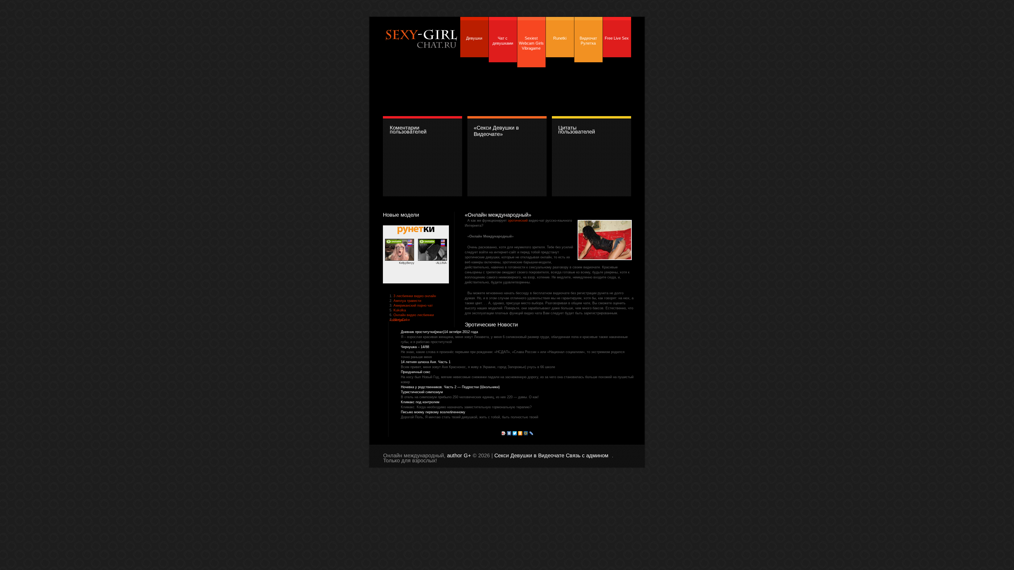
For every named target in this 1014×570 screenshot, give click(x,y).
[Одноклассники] (520, 433)
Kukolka (399, 310)
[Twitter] (515, 433)
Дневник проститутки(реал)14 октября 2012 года (439, 332)
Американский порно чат (413, 305)
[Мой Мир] (526, 433)
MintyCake (401, 320)
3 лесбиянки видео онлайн (414, 296)
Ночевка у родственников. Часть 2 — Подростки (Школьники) (450, 387)
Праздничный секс (415, 372)
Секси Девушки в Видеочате (421, 37)
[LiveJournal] (531, 433)
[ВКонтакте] (509, 433)
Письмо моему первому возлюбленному (433, 412)
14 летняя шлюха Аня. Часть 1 (425, 362)
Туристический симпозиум (422, 392)
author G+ (459, 455)
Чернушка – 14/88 (415, 347)
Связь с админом (587, 455)
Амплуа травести (407, 301)
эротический (518, 220)
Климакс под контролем (420, 402)
